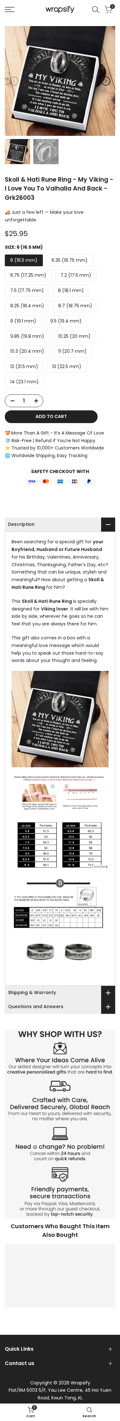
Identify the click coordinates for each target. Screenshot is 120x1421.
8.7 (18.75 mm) (75, 306)
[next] (105, 81)
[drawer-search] (95, 9)
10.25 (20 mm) (74, 336)
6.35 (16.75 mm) (70, 260)
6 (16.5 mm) (23, 260)
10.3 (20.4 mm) (27, 351)
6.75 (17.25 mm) (28, 275)
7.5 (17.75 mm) (27, 290)
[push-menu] (9, 9)
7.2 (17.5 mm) (75, 275)
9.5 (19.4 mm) (66, 321)
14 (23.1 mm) (24, 382)
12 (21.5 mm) (24, 366)
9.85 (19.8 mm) (27, 336)
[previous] (14, 81)
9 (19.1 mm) (23, 321)
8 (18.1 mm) (71, 290)
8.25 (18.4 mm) (27, 306)
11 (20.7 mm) (72, 351)
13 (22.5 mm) (66, 366)
